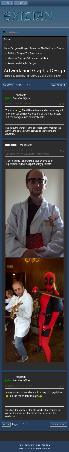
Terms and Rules (32, 444)
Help (21, 444)
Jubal (8, 98)
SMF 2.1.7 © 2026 (26, 448)
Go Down (8, 84)
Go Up (6, 424)
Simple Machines (43, 448)
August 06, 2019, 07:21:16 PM (18, 150)
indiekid (43, 58)
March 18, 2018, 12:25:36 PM (18, 103)
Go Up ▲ (46, 444)
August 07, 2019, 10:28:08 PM (18, 385)
